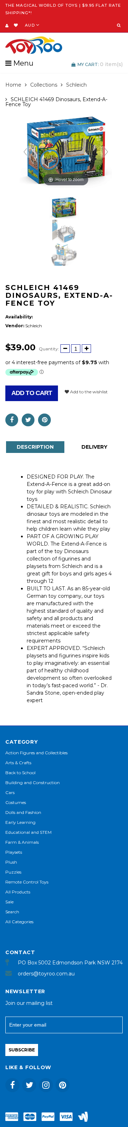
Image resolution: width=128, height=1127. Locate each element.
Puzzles (13, 872)
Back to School (20, 772)
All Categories (19, 921)
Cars (10, 792)
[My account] (7, 25)
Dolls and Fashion (23, 812)
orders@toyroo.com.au (46, 973)
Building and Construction (32, 782)
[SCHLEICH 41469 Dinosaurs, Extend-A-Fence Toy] (64, 208)
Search (12, 911)
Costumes (15, 802)
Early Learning (20, 822)
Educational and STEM (28, 832)
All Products (17, 892)
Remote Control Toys (26, 882)
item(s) (100, 64)
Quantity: (49, 348)
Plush (11, 862)
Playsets (13, 852)
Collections (43, 85)
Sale (9, 901)
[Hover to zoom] (66, 151)
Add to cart (31, 392)
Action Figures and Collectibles (36, 752)
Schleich (76, 85)
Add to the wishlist (88, 391)
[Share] (11, 420)
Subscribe (22, 1049)
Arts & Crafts (18, 762)
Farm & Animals (22, 842)
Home (13, 85)
